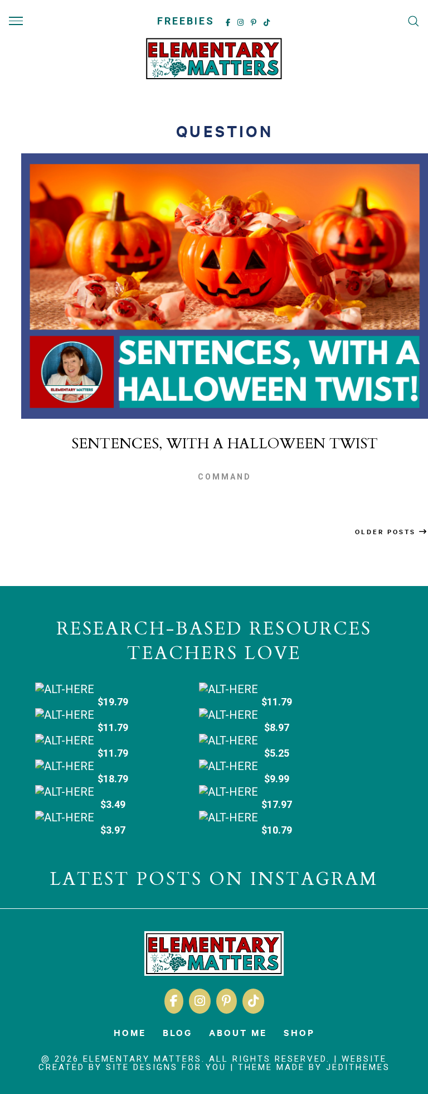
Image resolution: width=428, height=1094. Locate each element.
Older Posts (387, 531)
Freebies (186, 21)
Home (130, 1032)
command (224, 476)
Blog (177, 1032)
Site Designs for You (166, 1067)
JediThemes (358, 1067)
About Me (238, 1032)
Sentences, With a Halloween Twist (224, 443)
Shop (299, 1032)
